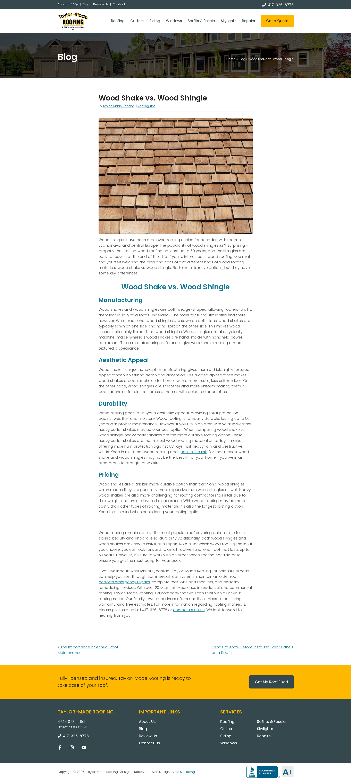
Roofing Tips (146, 106)
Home (231, 59)
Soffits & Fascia (201, 20)
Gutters (137, 20)
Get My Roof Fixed (271, 681)
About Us (147, 721)
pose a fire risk (193, 451)
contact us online (189, 609)
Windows (174, 20)
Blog (86, 4)
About (62, 4)
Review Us (100, 4)
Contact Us (149, 743)
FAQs (74, 4)
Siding (154, 20)
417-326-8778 (281, 4)
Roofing (118, 20)
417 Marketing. (185, 772)
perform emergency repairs (124, 582)
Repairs (248, 20)
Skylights (228, 20)
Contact (118, 4)
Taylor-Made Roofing (118, 106)
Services (231, 712)
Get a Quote (277, 20)
